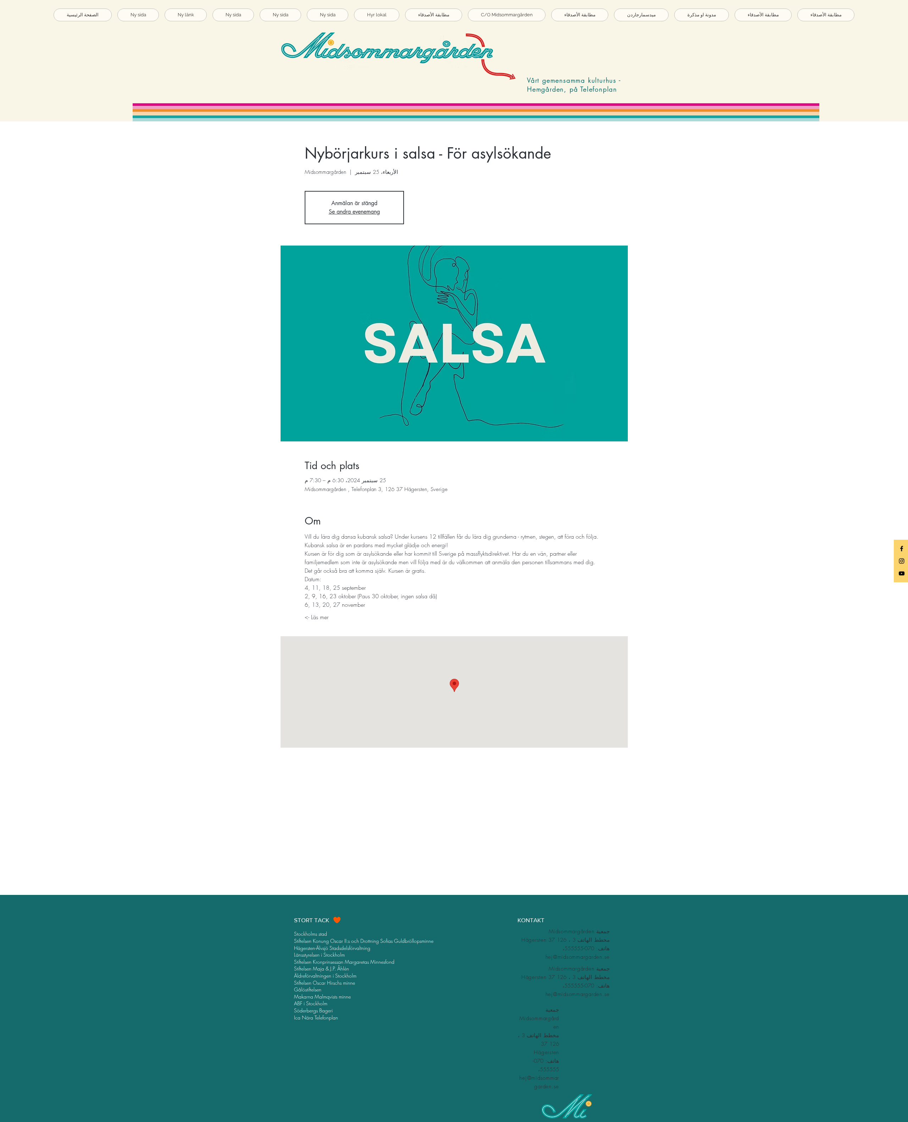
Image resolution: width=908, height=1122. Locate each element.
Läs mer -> (316, 617)
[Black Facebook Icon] (901, 548)
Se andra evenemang (354, 211)
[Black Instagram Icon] (901, 561)
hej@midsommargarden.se (578, 957)
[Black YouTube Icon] (901, 573)
